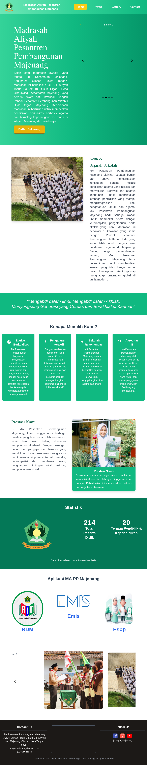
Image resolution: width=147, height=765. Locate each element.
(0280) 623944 (24, 751)
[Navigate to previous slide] (83, 60)
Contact (135, 7)
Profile (98, 7)
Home (80, 7)
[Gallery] (107, 60)
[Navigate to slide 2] (106, 97)
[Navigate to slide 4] (111, 97)
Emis (73, 616)
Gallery (116, 7)
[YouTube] (130, 736)
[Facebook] (115, 736)
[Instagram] (122, 736)
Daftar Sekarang (29, 129)
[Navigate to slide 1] (103, 97)
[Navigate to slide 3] (108, 97)
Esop (119, 629)
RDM (27, 629)
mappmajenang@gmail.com (24, 748)
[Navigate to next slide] (132, 60)
